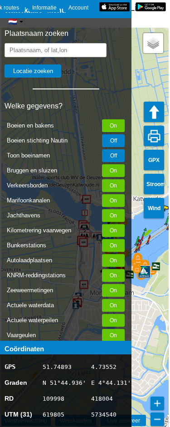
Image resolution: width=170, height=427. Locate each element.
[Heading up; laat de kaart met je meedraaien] (154, 112)
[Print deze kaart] (154, 136)
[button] (135, 252)
